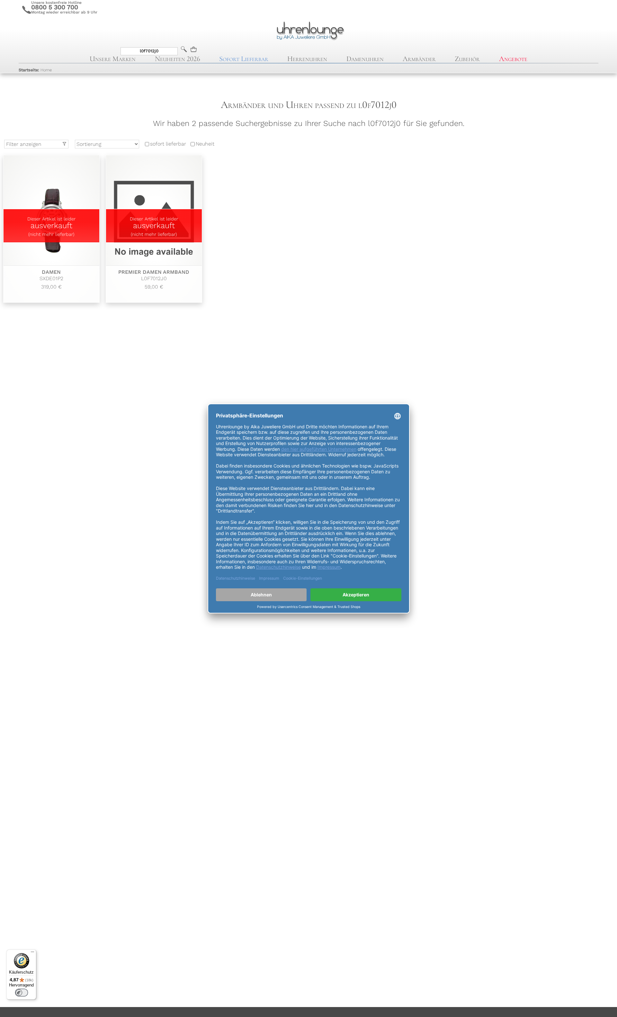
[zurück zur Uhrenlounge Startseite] (309, 30)
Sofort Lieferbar (243, 58)
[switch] (21, 992)
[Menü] (32, 953)
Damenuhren (365, 58)
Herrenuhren (307, 58)
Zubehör (467, 58)
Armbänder (419, 58)
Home (35, 69)
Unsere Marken (113, 58)
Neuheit (205, 144)
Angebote (513, 58)
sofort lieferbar (168, 144)
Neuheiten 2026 (177, 58)
